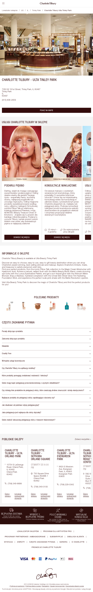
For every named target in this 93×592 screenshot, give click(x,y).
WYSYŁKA (8, 542)
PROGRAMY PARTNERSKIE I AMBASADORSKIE (25, 537)
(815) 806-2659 (9, 100)
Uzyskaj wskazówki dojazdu (19, 496)
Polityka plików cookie (33, 586)
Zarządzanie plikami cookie (75, 586)
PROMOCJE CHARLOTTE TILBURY (46, 547)
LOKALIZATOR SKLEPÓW (28, 531)
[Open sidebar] (3, 3)
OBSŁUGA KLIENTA (75, 537)
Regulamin (45, 586)
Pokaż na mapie (46, 110)
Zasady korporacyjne (57, 586)
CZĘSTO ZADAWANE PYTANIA (42, 542)
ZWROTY (21, 542)
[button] (46, 331)
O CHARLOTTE (78, 542)
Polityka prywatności (17, 586)
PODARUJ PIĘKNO (14, 185)
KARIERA (63, 542)
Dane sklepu (8, 495)
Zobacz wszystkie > (83, 439)
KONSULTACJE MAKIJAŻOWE (61, 185)
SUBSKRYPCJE (56, 537)
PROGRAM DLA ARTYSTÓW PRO (57, 531)
